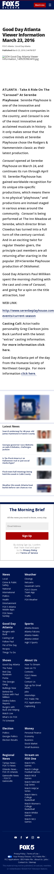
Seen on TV (30, 668)
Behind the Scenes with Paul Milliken (10, 694)
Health (5, 599)
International (8, 592)
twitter (27, 837)
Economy (29, 736)
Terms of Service (29, 552)
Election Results (10, 739)
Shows (6, 660)
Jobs (27, 691)
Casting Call (8, 637)
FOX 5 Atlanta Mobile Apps (9, 608)
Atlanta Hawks (32, 635)
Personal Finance (33, 732)
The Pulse (7, 668)
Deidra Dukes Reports (9, 702)
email (38, 837)
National (6, 588)
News (6, 574)
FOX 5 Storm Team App (31, 591)
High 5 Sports (31, 642)
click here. (29, 373)
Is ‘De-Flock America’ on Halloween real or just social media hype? (16, 460)
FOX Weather (31, 599)
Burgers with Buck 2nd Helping (10, 708)
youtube (15, 837)
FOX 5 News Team (31, 676)
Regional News (8, 756)
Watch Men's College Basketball (31, 797)
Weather (30, 574)
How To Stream (32, 664)
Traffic (28, 595)
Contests (29, 671)
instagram (32, 837)
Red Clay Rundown (7, 673)
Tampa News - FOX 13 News (9, 764)
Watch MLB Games (30, 777)
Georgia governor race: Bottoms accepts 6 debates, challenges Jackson (17, 447)
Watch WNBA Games (31, 814)
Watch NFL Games (30, 764)
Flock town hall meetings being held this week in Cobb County (17, 472)
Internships (30, 695)
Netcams (29, 582)
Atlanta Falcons (32, 631)
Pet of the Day (9, 645)
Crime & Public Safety (9, 583)
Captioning (30, 706)
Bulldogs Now (9, 688)
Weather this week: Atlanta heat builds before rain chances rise (17, 486)
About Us (31, 660)
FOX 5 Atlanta (8, 46)
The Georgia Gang (8, 683)
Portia (5, 678)
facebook (21, 837)
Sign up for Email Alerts (33, 686)
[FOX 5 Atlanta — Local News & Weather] (11, 4)
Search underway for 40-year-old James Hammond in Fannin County (18, 432)
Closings (29, 578)
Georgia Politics (10, 736)
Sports (29, 623)
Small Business (32, 747)
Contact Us (30, 681)
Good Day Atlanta (22, 46)
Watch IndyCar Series (32, 789)
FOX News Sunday (7, 614)
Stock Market (31, 743)
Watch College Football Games (32, 770)
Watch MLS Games (30, 820)
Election (7, 728)
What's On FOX (9, 717)
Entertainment (9, 603)
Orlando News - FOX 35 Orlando (10, 770)
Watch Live (40, 5)
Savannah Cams (32, 586)
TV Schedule (8, 720)
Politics (5, 595)
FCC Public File (32, 698)
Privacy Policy (30, 550)
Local (5, 578)
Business (29, 739)
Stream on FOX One (32, 756)
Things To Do (9, 652)
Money (29, 728)
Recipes (6, 648)
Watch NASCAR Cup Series (32, 783)
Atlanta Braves (32, 627)
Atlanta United (31, 638)
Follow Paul (8, 641)
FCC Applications (33, 702)
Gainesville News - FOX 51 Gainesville (10, 778)
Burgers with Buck (8, 633)
